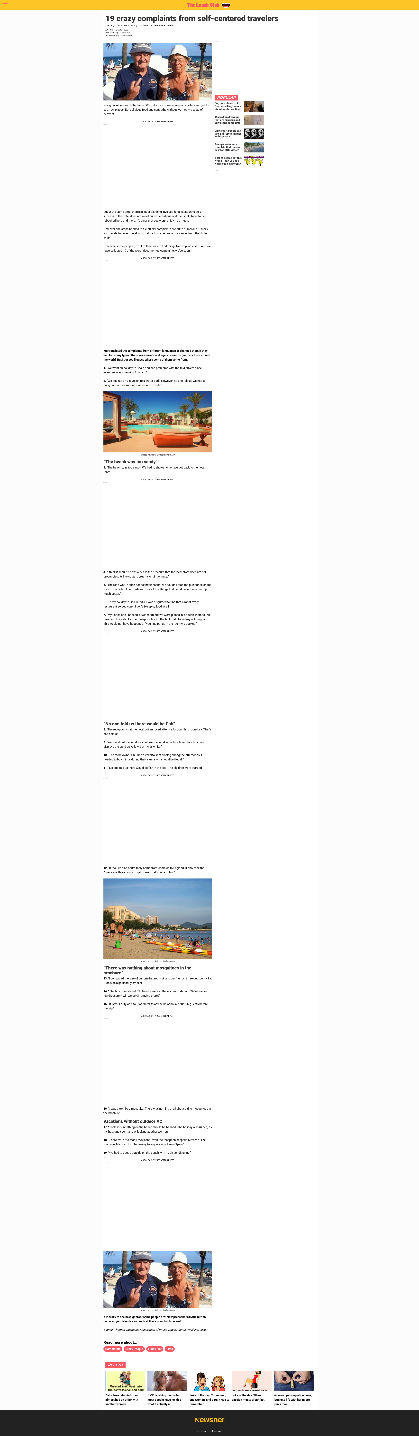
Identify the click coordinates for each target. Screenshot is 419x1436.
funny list (155, 1349)
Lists (124, 25)
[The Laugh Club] (208, 5)
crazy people (134, 1349)
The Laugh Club (112, 25)
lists (169, 1349)
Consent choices (209, 1431)
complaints (112, 1349)
